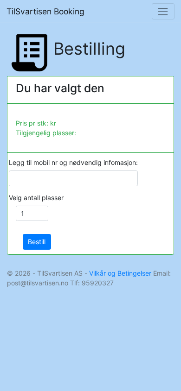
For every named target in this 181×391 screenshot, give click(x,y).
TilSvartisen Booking (45, 11)
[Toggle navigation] (163, 11)
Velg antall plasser (36, 198)
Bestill (36, 242)
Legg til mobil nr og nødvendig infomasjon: (73, 162)
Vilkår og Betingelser (120, 273)
